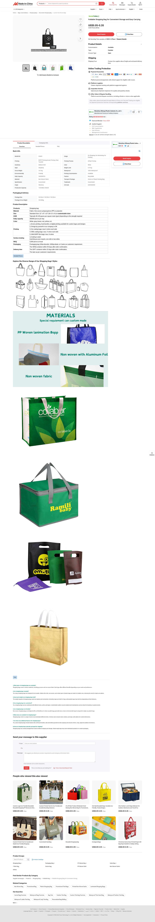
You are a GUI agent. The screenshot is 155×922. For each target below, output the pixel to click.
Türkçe (112, 911)
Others (15, 869)
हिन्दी (102, 911)
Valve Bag (112, 863)
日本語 (97, 911)
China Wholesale (70, 909)
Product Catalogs (38, 859)
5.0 (120, 146)
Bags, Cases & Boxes (23, 12)
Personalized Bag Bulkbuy (59, 899)
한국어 (92, 911)
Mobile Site (116, 909)
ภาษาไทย (106, 911)
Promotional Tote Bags (62, 886)
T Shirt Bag (16, 866)
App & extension (120, 9)
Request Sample (121, 39)
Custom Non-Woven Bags (60, 12)
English (35, 911)
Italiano (68, 911)
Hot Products (33, 909)
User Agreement (87, 915)
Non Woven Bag (18, 886)
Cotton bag (48, 866)
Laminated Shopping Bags (97, 886)
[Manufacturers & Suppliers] (22, 4)
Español (41, 911)
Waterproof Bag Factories (37, 895)
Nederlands (81, 911)
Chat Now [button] (130, 34)
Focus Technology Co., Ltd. (65, 915)
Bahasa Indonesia (127, 911)
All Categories (19, 9)
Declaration (96, 915)
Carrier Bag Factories (20, 895)
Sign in (140, 5)
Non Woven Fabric (115, 866)
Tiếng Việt (118, 911)
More (14, 903)
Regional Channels (98, 909)
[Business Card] (139, 151)
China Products (42, 909)
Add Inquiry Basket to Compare (49, 75)
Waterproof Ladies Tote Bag (22, 899)
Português (47, 911)
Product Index (108, 909)
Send (26, 768)
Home (14, 12)
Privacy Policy (104, 915)
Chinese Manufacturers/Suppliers (56, 909)
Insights (123, 909)
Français (54, 911)
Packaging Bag (49, 863)
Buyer (101, 9)
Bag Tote (50, 895)
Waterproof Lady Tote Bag (41, 899)
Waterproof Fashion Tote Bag (116, 895)
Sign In (91, 135)
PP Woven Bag (82, 863)
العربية (87, 911)
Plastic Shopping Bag (46, 886)
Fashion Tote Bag (61, 895)
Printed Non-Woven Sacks (79, 886)
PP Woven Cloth (82, 866)
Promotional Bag (31, 886)
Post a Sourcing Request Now (62, 768)
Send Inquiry (101, 34)
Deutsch (74, 911)
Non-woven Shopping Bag (45, 12)
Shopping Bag (17, 863)
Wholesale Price (80, 909)
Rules (140, 9)
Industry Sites (89, 909)
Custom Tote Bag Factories (77, 895)
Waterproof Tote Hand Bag (96, 895)
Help (110, 9)
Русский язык (61, 911)
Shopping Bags (33, 12)
